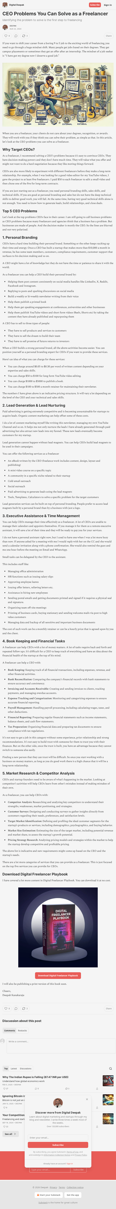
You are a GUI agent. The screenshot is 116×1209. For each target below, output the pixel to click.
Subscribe (95, 4)
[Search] (111, 1069)
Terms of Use (72, 1151)
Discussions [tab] (25, 1068)
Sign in (108, 4)
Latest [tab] (14, 1068)
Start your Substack (50, 1195)
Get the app (73, 1195)
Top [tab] (6, 1068)
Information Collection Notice (57, 1155)
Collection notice (75, 1187)
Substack (43, 1202)
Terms (62, 1187)
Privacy (53, 1187)
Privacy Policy (81, 1155)
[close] (87, 1099)
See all (8, 1133)
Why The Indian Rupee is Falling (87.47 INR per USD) (35, 1077)
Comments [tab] (9, 1030)
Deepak (13, 26)
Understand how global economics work (23, 1081)
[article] (58, 1082)
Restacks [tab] (22, 1030)
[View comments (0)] (16, 36)
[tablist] (15, 1031)
